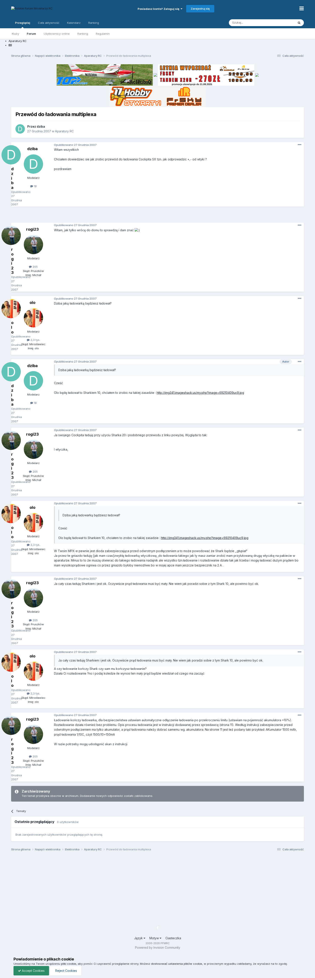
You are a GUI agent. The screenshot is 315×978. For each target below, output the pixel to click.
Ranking (82, 33)
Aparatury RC (64, 131)
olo (32, 302)
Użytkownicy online (57, 33)
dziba (41, 126)
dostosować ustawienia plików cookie (176, 963)
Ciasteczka (173, 938)
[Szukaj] (299, 22)
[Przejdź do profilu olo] (33, 317)
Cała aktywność (48, 22)
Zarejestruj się (200, 8)
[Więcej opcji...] (299, 144)
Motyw (154, 938)
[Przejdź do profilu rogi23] (33, 244)
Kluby (15, 33)
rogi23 (32, 229)
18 (35, 186)
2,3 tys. (35, 340)
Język (139, 938)
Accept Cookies (33, 970)
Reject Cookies (65, 970)
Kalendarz (74, 22)
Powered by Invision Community (157, 947)
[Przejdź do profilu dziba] (20, 129)
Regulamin (103, 33)
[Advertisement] (157, 216)
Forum (31, 33)
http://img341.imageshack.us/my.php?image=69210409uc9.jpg (200, 392)
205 (35, 266)
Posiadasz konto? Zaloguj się (159, 8)
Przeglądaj (22, 22)
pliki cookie (68, 963)
